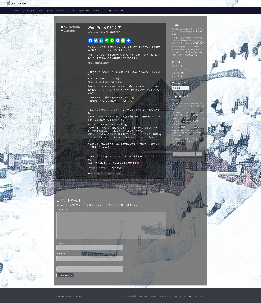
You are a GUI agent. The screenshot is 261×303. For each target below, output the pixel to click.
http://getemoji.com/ (98, 62)
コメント (62, 209)
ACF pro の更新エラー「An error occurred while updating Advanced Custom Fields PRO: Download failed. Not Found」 (188, 50)
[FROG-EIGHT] (17, 3)
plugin (99, 173)
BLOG (70, 10)
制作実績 (59, 10)
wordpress (109, 173)
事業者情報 (28, 10)
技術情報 (76, 26)
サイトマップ (99, 10)
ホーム (16, 10)
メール (61, 253)
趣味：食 (175, 76)
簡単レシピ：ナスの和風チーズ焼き (72, 188)
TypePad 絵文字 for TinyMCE (104, 110)
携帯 (119, 173)
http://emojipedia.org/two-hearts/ (105, 81)
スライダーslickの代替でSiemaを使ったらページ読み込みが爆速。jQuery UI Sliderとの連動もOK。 (188, 40)
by (185, 159)
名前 (59, 242)
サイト (59, 264)
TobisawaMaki (96, 32)
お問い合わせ (84, 10)
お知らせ (175, 65)
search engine (177, 159)
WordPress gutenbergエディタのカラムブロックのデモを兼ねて (187, 30)
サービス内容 (44, 10)
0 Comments (69, 30)
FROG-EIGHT (77, 296)
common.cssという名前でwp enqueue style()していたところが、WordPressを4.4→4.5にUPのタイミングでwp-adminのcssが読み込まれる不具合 (140, 189)
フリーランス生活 (179, 69)
